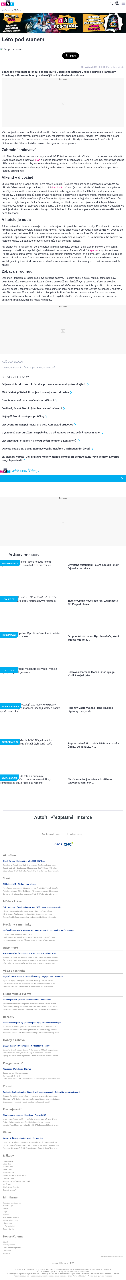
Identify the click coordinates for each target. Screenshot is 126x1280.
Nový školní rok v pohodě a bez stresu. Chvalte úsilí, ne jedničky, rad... (29, 937)
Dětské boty (7, 1223)
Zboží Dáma (7, 1170)
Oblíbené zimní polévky (13, 1023)
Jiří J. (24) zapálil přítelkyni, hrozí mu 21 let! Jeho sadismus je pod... (28, 914)
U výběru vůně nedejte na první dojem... (18, 934)
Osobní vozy (8, 1167)
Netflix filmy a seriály (40, 1046)
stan (37, 160)
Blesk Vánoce (9, 861)
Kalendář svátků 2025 (27, 861)
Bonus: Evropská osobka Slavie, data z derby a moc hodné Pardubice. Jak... (31, 1145)
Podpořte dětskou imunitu (14, 1092)
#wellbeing (19, 1069)
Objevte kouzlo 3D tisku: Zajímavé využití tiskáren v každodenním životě (46, 448)
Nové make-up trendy (51, 907)
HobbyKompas (8, 1178)
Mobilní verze (75, 834)
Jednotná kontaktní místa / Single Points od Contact (66, 1276)
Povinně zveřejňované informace (100, 1276)
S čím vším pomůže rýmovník (68, 1092)
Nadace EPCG (47, 1000)
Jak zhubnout (9, 907)
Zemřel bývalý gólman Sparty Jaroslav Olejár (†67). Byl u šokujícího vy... (30, 894)
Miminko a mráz (42, 930)
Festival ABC (40, 1115)
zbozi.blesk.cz (8, 1173)
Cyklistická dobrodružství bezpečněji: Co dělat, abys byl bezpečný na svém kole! (51, 432)
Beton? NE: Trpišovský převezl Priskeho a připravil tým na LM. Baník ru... (30, 1142)
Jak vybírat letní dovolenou (62, 930)
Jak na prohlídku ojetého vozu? (14, 1175)
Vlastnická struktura (38, 1276)
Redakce (64, 1263)
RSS (72, 1263)
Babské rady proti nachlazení (40, 1092)
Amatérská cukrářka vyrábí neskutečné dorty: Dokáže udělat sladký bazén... (32, 1033)
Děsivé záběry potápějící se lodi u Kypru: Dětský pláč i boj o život (27, 911)
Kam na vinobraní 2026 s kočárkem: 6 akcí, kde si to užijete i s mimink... (30, 940)
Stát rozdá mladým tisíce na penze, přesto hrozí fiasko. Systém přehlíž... (30, 1004)
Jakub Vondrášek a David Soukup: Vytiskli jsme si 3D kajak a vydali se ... (30, 1050)
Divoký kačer (24, 1046)
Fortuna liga (38, 1138)
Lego (5, 1212)
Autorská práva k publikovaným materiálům (23, 1274)
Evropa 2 (6, 1253)
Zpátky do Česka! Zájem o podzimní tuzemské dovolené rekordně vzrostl (30, 1056)
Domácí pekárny (32, 1023)
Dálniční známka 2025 (46, 953)
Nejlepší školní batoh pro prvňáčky (23, 416)
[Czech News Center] (68, 844)
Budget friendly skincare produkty (15, 1073)
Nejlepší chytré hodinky (13, 977)
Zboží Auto (7, 1184)
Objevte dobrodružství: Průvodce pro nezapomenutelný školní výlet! (44, 384)
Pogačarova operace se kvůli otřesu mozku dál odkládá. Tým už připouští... (31, 888)
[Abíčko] (7, 6)
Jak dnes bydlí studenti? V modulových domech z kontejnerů (39, 440)
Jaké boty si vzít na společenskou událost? (28, 400)
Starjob (5, 1242)
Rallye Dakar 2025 (27, 953)
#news (28, 1069)
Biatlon (21, 884)
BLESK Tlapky (9, 1046)
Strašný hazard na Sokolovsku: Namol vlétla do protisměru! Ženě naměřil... (31, 871)
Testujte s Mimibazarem (12, 1203)
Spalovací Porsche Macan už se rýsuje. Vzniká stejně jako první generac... (31, 957)
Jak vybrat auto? (9, 1190)
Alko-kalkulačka (10, 953)
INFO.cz (41, 861)
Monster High (8, 1206)
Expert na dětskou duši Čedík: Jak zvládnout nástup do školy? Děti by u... (30, 1148)
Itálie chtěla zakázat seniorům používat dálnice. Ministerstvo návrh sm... (30, 963)
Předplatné (61, 817)
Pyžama (6, 1214)
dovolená (56, 187)
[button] (123, 3)
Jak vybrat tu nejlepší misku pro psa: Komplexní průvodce (37, 424)
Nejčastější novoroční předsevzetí (18, 930)
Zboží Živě (7, 1164)
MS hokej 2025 (9, 884)
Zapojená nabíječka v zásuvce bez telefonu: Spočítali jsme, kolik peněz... (30, 917)
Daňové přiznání (10, 1000)
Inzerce (84, 817)
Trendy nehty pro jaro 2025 (28, 907)
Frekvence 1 (8, 1251)
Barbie (5, 1209)
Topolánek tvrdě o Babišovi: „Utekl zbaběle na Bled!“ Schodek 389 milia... (30, 868)
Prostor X (7, 1138)
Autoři (40, 817)
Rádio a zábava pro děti (12, 1248)
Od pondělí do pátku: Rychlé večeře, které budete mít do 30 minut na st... (30, 1027)
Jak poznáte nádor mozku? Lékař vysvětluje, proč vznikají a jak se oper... (30, 1096)
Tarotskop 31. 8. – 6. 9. (11, 1076)
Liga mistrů (30, 884)
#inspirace (8, 1069)
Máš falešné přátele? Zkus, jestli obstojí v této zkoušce (35, 392)
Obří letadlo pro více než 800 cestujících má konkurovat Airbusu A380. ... (30, 983)
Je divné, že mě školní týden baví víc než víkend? (32, 408)
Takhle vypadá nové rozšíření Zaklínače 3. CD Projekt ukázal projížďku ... (30, 1119)
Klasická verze (52, 834)
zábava (26, 367)
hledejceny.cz (8, 1161)
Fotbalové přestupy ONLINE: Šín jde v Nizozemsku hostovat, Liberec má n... (31, 891)
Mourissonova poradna (13, 1115)
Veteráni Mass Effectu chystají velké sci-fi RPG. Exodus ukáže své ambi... (31, 1125)
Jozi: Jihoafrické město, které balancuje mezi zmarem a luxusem (27, 1053)
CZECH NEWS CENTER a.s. (44, 1269)
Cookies (116, 1274)
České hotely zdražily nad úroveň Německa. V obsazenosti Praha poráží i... (31, 1007)
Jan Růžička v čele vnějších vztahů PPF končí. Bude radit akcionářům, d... (31, 1009)
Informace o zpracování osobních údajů (96, 1274)
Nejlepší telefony (33, 977)
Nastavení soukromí (21, 1276)
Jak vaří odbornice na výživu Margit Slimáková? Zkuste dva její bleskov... (30, 1030)
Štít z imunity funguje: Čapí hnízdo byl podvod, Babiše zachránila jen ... (29, 865)
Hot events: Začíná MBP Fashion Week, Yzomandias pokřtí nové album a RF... (32, 1079)
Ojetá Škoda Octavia (11, 1187)
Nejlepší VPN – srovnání (52, 977)
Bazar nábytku (8, 1229)
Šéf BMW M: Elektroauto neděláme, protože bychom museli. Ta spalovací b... (31, 960)
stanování (49, 367)
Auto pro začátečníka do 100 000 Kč (16, 1181)
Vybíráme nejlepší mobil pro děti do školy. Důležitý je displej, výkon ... (28, 980)
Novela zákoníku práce (29, 1000)
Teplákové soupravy (10, 1220)
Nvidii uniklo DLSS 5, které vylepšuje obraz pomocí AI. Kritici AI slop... (29, 986)
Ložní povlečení (9, 1226)
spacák (94, 250)
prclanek (37, 367)
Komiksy (29, 1115)
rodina (5, 367)
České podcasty (9, 1245)
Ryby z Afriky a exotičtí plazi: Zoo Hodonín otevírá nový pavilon (26, 1122)
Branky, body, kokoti (22, 1138)
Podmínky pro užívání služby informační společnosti (60, 1274)
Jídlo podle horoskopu (51, 1023)
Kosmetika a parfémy (11, 1217)
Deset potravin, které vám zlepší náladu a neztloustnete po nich (26, 1102)
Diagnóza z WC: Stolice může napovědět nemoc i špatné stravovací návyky (31, 1099)
